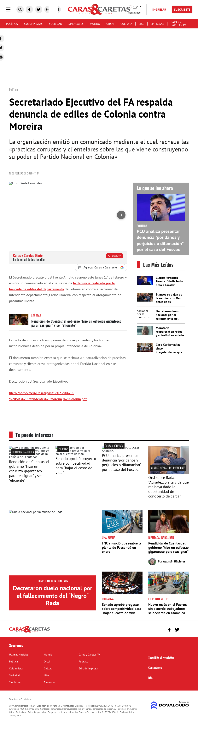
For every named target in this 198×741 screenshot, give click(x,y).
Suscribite (114, 256)
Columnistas (33, 23)
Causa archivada (114, 446)
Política (12, 23)
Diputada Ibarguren (23, 452)
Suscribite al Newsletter (161, 657)
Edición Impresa (88, 668)
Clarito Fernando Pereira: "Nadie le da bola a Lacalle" (169, 281)
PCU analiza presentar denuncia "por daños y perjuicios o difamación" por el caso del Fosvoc (160, 240)
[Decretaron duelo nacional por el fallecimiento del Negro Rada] (52, 543)
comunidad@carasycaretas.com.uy (67, 708)
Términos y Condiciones (20, 699)
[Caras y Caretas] (29, 632)
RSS (150, 677)
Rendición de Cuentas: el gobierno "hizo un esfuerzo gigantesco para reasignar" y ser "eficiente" (76, 323)
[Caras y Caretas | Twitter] (38, 9)
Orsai (110, 23)
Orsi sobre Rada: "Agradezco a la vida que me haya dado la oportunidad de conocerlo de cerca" (168, 487)
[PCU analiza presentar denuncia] (122, 451)
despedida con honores (53, 581)
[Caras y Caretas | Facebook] (29, 9)
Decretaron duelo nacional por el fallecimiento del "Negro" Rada (167, 316)
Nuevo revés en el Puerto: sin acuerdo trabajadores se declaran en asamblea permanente (167, 610)
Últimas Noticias (18, 654)
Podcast (83, 661)
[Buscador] (20, 9)
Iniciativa (63, 449)
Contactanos (155, 667)
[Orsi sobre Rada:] (168, 473)
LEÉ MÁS (36, 315)
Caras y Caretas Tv (178, 23)
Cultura (126, 23)
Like (141, 23)
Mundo (95, 23)
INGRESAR (159, 9)
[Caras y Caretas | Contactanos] (184, 629)
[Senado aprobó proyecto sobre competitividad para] (75, 454)
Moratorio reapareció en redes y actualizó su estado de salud (170, 333)
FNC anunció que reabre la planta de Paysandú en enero (121, 547)
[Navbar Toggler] (11, 10)
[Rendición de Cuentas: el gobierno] (29, 457)
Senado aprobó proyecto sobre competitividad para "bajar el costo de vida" (75, 465)
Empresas (157, 23)
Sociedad (55, 23)
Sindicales (76, 23)
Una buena (108, 537)
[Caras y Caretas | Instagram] (48, 9)
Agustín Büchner (174, 561)
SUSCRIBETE (182, 9)
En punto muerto (159, 599)
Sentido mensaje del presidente (168, 468)
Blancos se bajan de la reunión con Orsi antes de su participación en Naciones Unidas (169, 301)
